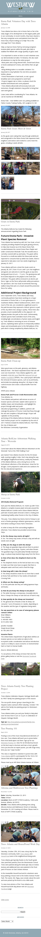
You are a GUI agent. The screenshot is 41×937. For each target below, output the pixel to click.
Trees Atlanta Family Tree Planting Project (17, 687)
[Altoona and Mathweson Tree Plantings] (20, 785)
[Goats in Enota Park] (20, 219)
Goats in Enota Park (10, 221)
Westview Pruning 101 (8, 743)
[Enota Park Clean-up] (20, 358)
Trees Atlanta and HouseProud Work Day (20, 844)
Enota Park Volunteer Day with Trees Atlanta (18, 22)
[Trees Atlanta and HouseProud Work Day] (20, 841)
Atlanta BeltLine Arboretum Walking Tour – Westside (18, 440)
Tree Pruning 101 (9, 728)
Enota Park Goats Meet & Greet (16, 128)
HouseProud (5, 856)
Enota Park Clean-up (10, 360)
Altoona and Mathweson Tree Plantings (19, 787)
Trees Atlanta (5, 756)
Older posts (5, 900)
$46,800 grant (13, 375)
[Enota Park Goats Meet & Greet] (20, 126)
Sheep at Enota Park (10, 494)
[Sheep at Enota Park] (20, 492)
